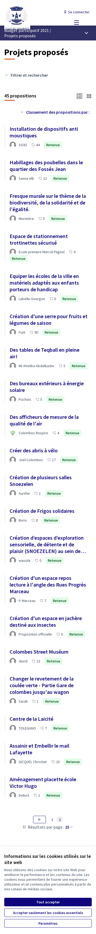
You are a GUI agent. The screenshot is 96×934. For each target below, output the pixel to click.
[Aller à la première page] (36, 17)
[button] (79, 96)
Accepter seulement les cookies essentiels (48, 912)
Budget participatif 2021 (26, 30)
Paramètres (48, 923)
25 (67, 827)
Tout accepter (48, 902)
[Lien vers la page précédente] (39, 819)
